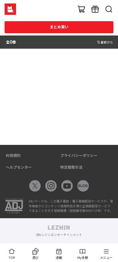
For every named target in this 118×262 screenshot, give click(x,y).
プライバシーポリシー (78, 155)
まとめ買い (59, 26)
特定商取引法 (71, 167)
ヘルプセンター (19, 167)
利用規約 (13, 155)
